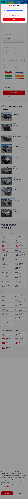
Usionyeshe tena (15, 15)
